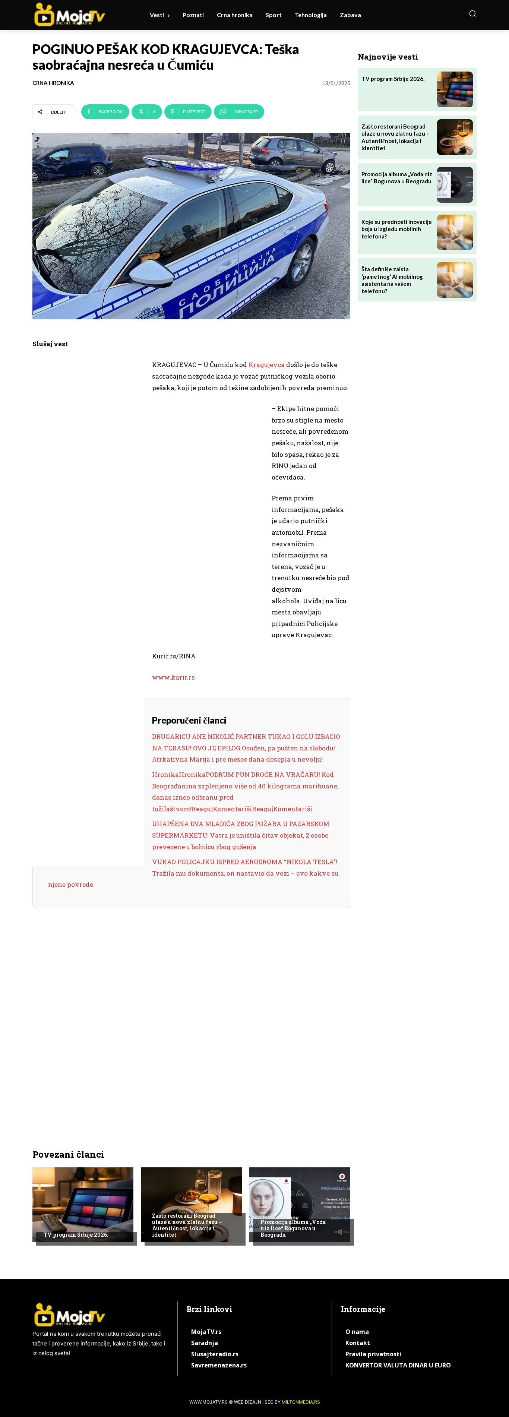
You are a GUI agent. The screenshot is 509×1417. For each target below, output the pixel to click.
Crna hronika (53, 83)
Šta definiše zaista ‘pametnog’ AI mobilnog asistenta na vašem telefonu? (392, 280)
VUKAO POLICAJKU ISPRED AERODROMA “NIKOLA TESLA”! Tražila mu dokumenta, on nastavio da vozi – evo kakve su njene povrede (193, 873)
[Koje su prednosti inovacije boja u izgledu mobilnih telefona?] (455, 232)
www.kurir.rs (173, 677)
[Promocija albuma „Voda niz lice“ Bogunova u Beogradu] (299, 1204)
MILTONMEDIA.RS (301, 1402)
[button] (472, 13)
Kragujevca (267, 364)
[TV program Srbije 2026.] (82, 1204)
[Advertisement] (88, 474)
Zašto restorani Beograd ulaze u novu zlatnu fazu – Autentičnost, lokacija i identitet (187, 1225)
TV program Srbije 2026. (76, 1234)
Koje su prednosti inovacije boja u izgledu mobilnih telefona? (396, 229)
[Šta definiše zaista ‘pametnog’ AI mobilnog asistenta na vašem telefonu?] (455, 280)
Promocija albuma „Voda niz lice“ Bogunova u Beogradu (293, 1228)
